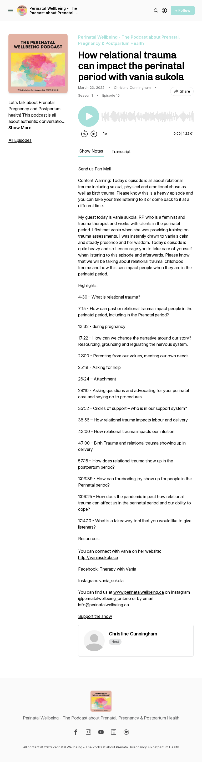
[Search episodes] (156, 10)
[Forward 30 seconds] (94, 133)
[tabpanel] (136, 395)
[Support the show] (164, 10)
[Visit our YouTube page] (101, 732)
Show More (20, 127)
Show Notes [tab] (91, 151)
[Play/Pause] (88, 116)
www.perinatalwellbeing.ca (138, 592)
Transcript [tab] (121, 151)
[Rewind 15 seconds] (84, 133)
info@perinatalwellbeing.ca (103, 604)
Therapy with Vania (118, 569)
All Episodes (20, 140)
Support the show (95, 616)
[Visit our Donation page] (126, 732)
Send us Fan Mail (94, 168)
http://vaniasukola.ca (98, 557)
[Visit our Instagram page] (88, 732)
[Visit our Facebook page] (75, 732)
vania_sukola (111, 580)
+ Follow (182, 10)
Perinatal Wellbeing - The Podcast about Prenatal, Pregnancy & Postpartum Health (53, 10)
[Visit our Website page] (113, 732)
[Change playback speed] (105, 133)
